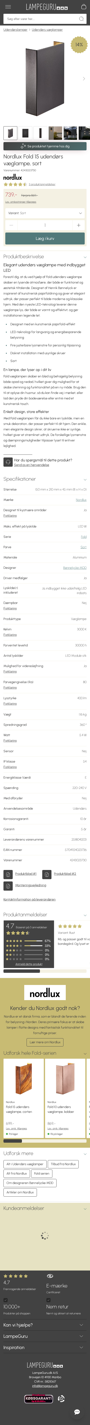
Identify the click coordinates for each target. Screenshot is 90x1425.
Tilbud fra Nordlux (63, 1164)
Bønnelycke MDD (75, 568)
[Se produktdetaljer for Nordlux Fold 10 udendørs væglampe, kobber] (65, 1079)
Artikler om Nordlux (20, 1192)
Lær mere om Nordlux (45, 1042)
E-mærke (56, 1288)
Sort (84, 547)
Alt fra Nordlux (16, 1173)
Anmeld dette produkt (28, 964)
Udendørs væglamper (47, 30)
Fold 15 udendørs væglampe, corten (19, 1109)
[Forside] (47, 6)
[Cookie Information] (61, 1399)
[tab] (10, 133)
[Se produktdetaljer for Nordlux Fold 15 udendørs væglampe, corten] (24, 1079)
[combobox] (45, 213)
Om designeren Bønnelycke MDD (29, 1183)
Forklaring (10, 515)
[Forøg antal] (79, 225)
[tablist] (45, 133)
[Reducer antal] (11, 225)
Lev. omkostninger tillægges (20, 201)
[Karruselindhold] (45, 78)
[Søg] (81, 19)
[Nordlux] (12, 177)
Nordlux (81, 500)
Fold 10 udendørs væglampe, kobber (61, 1109)
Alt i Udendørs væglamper (24, 1164)
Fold (84, 537)
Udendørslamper (15, 30)
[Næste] (84, 78)
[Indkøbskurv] (84, 6)
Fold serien (41, 1173)
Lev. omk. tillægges (16, 1128)
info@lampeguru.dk (45, 1386)
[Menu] (8, 6)
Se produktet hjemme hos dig (48, 146)
